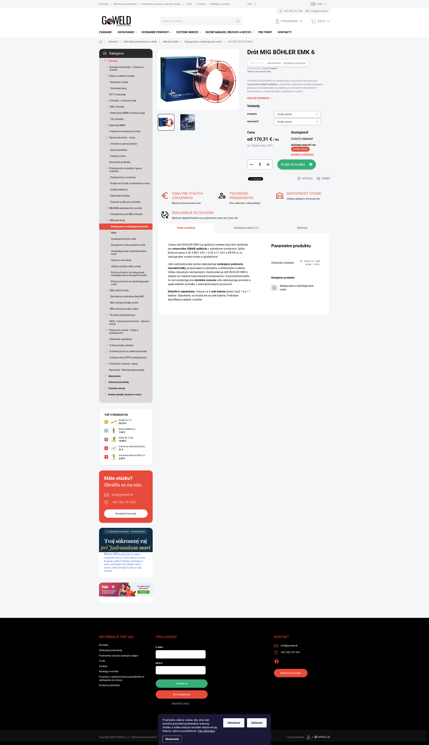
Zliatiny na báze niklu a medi (126, 266)
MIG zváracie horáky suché (124, 302)
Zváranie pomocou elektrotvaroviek (128, 351)
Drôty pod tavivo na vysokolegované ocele (130, 283)
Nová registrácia (181, 694)
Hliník (113, 232)
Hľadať (237, 21)
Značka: (259, 72)
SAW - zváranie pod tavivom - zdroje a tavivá (129, 322)
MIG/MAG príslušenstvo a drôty (125, 208)
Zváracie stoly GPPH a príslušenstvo (128, 357)
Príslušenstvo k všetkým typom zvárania (125, 169)
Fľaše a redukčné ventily (122, 76)
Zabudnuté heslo (180, 703)
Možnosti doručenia (302, 154)
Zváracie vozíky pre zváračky (125, 202)
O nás (189, 4)
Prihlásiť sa (181, 683)
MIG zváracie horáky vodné (124, 309)
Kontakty (103, 4)
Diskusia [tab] (302, 227)
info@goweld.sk (122, 494)
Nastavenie (172, 739)
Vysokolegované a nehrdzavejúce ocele (128, 252)
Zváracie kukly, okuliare (121, 345)
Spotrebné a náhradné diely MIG (127, 296)
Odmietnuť (233, 722)
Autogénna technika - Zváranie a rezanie (126, 68)
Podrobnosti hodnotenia (294, 63)
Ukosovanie (114, 376)
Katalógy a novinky (220, 4)
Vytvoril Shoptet (295, 737)
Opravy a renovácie (121, 260)
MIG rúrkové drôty (119, 290)
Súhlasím (256, 722)
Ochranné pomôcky (118, 382)
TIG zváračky (117, 119)
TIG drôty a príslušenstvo (122, 315)
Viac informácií (206, 731)
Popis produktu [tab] (186, 227)
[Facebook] (276, 660)
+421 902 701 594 (123, 502)
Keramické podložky (119, 162)
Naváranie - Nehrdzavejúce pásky (126, 370)
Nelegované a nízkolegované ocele (129, 226)
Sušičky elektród (118, 189)
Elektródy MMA (117, 125)
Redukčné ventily (119, 82)
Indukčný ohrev (118, 156)
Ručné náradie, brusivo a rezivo (125, 394)
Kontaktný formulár (126, 513)
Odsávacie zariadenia (120, 339)
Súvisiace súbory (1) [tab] (246, 227)
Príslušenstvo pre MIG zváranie (126, 214)
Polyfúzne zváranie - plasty (123, 363)
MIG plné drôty (117, 220)
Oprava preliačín (118, 150)
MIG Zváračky (117, 106)
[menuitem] (106, 32)
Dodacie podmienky (109, 685)
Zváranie (113, 61)
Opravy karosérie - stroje (122, 137)
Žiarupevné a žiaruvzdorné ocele (128, 245)
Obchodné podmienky (125, 4)
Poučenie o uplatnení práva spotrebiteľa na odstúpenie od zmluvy (121, 678)
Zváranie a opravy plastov (123, 143)
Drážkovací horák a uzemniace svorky (130, 183)
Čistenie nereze (116, 388)
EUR (319, 4)
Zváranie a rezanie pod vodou (125, 131)
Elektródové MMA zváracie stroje (127, 113)
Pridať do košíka (293, 164)
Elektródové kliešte (120, 195)
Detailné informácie (258, 98)
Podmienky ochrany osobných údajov (161, 4)
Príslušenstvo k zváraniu (123, 177)
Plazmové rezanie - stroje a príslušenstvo (123, 331)
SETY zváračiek (117, 94)
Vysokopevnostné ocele (123, 239)
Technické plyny (118, 88)
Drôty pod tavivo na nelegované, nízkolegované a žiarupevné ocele (129, 274)
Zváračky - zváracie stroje (122, 100)
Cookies (201, 4)
